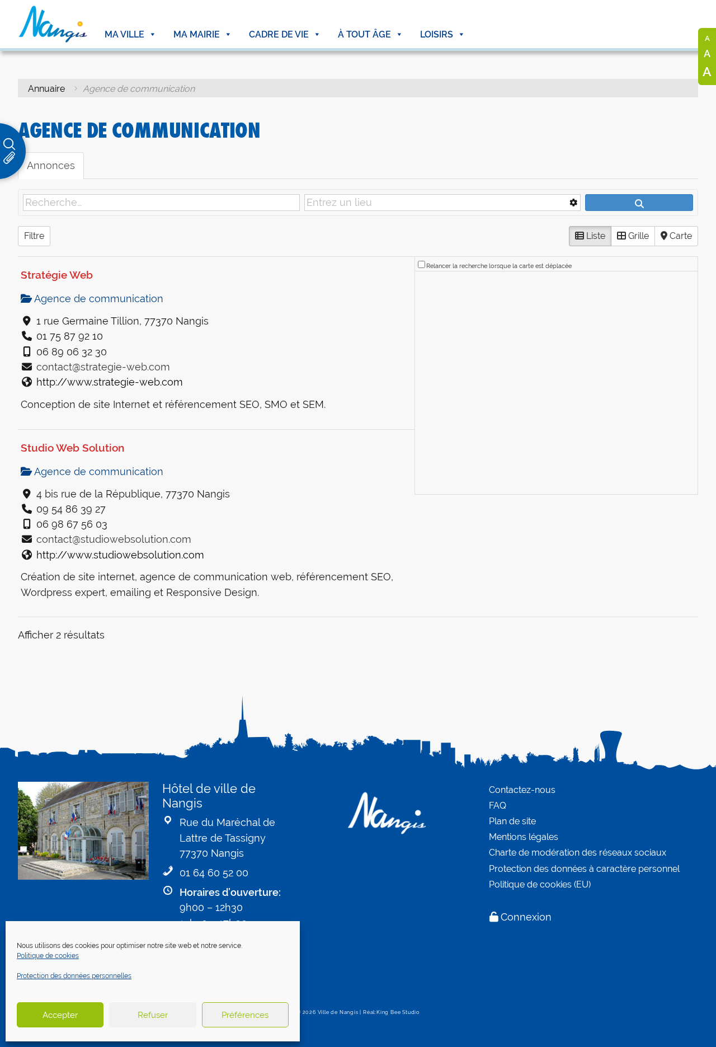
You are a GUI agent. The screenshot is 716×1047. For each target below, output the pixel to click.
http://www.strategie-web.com (109, 382)
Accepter (60, 1015)
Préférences (245, 1015)
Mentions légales (523, 837)
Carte (679, 236)
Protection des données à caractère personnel (584, 868)
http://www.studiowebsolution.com (120, 555)
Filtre (34, 236)
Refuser (153, 1015)
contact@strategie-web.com (103, 367)
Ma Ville (124, 34)
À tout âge (364, 34)
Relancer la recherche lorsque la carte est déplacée (499, 265)
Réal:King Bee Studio (391, 1012)
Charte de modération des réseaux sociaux (577, 852)
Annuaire (46, 88)
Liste (594, 236)
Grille (637, 236)
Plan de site (512, 821)
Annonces (51, 165)
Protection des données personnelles (74, 976)
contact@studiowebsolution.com (113, 539)
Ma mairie (196, 34)
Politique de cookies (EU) (540, 884)
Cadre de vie (279, 34)
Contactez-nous (522, 790)
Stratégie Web (57, 275)
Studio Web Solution (72, 448)
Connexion (526, 917)
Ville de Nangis (338, 1012)
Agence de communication (97, 298)
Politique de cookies (48, 956)
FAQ (497, 805)
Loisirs (436, 34)
